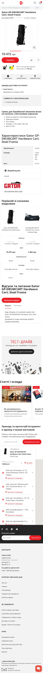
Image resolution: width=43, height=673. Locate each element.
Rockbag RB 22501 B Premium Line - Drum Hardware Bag (32, 230)
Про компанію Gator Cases (13, 191)
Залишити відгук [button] (11, 300)
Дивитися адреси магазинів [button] (21, 352)
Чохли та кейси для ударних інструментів (16, 8)
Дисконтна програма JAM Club (12, 644)
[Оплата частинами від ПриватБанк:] (11, 68)
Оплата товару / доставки (10, 610)
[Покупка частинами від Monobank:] (4, 68)
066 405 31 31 (6, 565)
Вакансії (4, 652)
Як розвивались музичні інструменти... (16, 410)
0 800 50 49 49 (6, 558)
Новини (4, 586)
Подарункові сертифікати (10, 594)
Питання (17, 305)
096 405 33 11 (6, 562)
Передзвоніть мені (31, 442)
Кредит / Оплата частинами (11, 625)
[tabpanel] (21, 35)
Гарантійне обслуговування (11, 614)
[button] (35, 3)
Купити (10, 60)
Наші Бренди (6, 590)
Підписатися (35, 538)
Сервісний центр (7, 641)
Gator (37, 8)
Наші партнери (7, 648)
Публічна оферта (7, 597)
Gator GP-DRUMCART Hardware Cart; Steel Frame (11, 229)
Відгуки (8, 305)
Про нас (4, 583)
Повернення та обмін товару (11, 617)
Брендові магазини (8, 637)
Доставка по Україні (8, 621)
